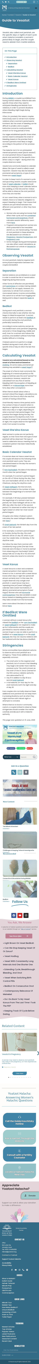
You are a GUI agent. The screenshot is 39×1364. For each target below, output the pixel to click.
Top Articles (7, 1329)
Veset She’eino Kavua (17, 73)
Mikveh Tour (7, 1302)
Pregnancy (10, 237)
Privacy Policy (7, 1265)
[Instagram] (26, 915)
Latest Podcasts (8, 1334)
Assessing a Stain (9, 1312)
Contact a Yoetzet (9, 1255)
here (13, 223)
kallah (25, 184)
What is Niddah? (8, 1278)
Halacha (18, 1259)
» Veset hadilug (11, 956)
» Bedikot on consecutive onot (18, 986)
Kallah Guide (7, 1281)
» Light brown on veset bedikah (18, 943)
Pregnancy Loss (13, 239)
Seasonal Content (9, 1339)
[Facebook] (13, 915)
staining (5, 365)
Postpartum (7, 1288)
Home (4, 15)
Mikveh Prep (7, 1286)
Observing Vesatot (14, 60)
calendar (15, 184)
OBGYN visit (6, 1290)
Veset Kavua (13, 79)
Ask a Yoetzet (26, 929)
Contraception (8, 1293)
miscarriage (19, 385)
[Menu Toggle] (36, 8)
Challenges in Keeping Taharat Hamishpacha (18, 850)
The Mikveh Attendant (10, 826)
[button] (20, 734)
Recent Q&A (7, 1341)
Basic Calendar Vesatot (18, 76)
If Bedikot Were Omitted (16, 82)
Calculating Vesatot (14, 70)
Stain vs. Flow (7, 1314)
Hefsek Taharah (8, 1283)
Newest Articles (8, 1327)
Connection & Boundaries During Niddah (17, 878)
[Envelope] (19, 772)
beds (30, 298)
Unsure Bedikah (8, 1310)
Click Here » (6, 828)
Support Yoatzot (8, 1259)
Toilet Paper (7, 1317)
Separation (12, 63)
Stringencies (11, 86)
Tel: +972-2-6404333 (9, 1249)
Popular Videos (8, 1331)
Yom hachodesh (10, 470)
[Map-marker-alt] (26, 772)
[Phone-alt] (13, 772)
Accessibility (6, 1263)
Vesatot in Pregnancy (11, 1054)
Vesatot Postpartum (24, 237)
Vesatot (18, 15)
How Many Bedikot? (10, 1307)
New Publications (9, 1336)
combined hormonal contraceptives (21, 216)
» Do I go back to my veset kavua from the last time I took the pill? (19, 1002)
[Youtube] (19, 915)
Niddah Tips (7, 1305)
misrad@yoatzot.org (9, 1252)
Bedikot (11, 67)
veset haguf (16, 175)
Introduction (11, 57)
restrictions (10, 286)
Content (11, 15)
